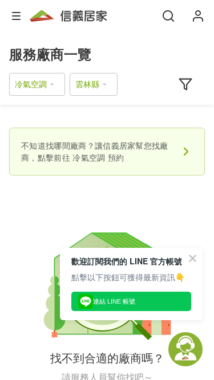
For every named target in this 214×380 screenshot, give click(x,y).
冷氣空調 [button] (31, 84)
